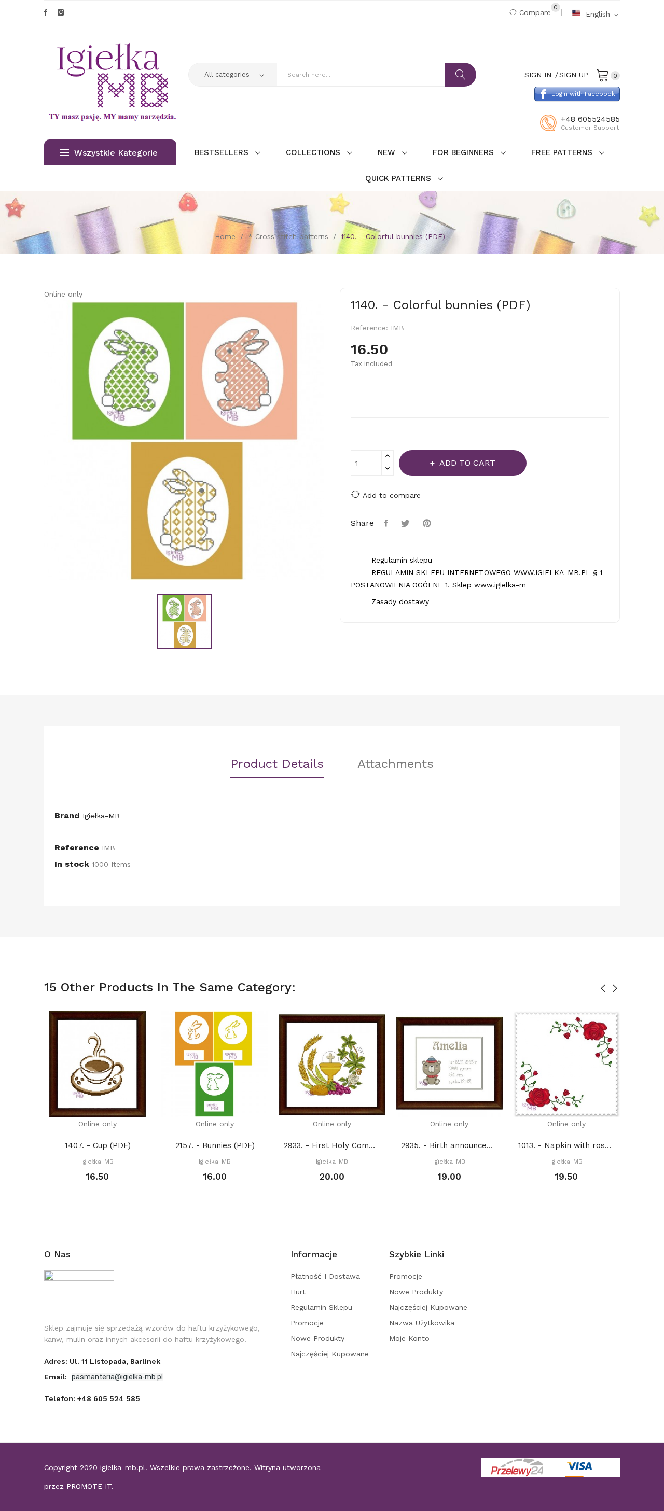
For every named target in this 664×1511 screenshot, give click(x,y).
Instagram (61, 12)
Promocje (307, 1323)
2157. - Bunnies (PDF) (215, 1145)
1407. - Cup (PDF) (98, 1145)
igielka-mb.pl (122, 1467)
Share (387, 523)
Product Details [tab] (277, 764)
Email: (56, 1377)
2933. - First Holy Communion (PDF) (332, 1145)
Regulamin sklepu (321, 1307)
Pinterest (428, 523)
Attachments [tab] (395, 764)
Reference (76, 847)
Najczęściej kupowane (329, 1354)
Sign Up (573, 75)
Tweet (407, 523)
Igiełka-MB (101, 816)
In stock (71, 864)
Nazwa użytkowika (421, 1323)
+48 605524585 (590, 119)
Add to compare (392, 495)
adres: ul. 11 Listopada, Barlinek (102, 1361)
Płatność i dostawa (325, 1276)
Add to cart (467, 463)
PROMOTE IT (89, 1486)
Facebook (45, 12)
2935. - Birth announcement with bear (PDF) (449, 1145)
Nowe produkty (317, 1338)
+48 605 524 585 (108, 1398)
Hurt (298, 1292)
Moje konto (409, 1338)
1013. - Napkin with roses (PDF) (566, 1145)
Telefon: (92, 1398)
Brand (67, 815)
